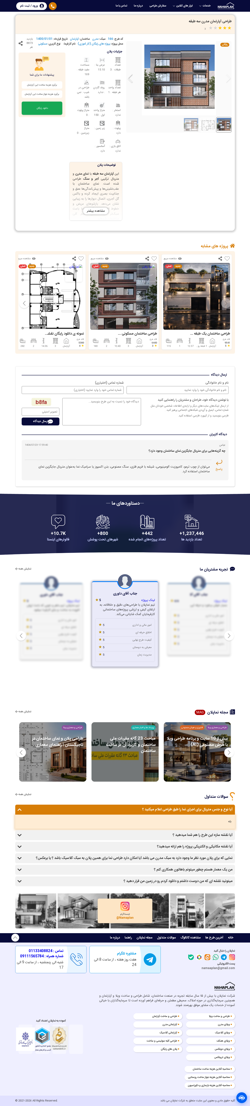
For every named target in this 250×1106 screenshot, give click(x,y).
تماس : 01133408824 (46, 951)
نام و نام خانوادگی (217, 383)
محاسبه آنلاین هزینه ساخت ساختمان (211, 1069)
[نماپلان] (224, 987)
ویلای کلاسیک (222, 1033)
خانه (230, 937)
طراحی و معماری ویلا (144, 727)
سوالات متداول (166, 937)
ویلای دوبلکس (222, 1049)
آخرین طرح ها (214, 937)
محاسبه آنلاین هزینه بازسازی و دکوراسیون (209, 1086)
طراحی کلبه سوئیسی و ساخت (162, 1041)
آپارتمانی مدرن (169, 1025)
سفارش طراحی (157, 6)
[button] (129, 78)
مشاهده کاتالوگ (190, 937)
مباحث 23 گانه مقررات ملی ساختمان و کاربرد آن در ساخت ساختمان (203, 745)
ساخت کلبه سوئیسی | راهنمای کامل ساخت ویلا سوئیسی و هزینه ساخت (53, 742)
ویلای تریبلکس (222, 1058)
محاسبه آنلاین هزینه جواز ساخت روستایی (209, 1077)
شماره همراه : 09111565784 (41, 956)
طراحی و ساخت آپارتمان (164, 1017)
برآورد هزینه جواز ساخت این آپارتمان (42, 94)
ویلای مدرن (224, 1025)
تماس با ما (121, 6)
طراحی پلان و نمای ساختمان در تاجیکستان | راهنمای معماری (129, 742)
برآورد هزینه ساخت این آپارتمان (42, 85)
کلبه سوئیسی (76, 727)
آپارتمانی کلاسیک (168, 1033)
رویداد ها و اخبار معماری (215, 727)
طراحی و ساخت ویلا (219, 1017)
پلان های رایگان (169, 1049)
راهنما (128, 937)
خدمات (207, 6)
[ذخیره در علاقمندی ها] (227, 259)
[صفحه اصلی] (226, 5)
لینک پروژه (220, 601)
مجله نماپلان (144, 937)
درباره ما (138, 6)
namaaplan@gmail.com (218, 968)
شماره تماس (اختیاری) (109, 383)
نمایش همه (24, 569)
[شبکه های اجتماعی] (21, 44)
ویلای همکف (223, 1041)
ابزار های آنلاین (184, 6)
